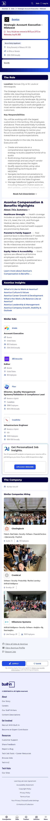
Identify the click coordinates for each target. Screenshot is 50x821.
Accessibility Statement (25, 785)
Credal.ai (16, 575)
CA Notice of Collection (25, 804)
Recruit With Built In (11, 725)
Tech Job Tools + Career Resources (16, 753)
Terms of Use (25, 797)
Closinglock (18, 528)
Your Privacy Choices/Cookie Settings (25, 800)
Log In (45, 3)
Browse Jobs (7, 758)
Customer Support (10, 740)
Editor (7, 364)
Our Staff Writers (9, 710)
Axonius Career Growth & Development (23, 295)
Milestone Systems (21, 622)
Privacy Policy (25, 793)
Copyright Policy (25, 789)
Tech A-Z (5, 762)
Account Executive (14, 333)
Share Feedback (8, 744)
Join (37, 3)
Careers (5, 706)
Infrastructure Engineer (16, 425)
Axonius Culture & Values (16, 292)
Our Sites (6, 773)
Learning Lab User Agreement (25, 781)
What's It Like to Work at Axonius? (21, 289)
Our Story (6, 701)
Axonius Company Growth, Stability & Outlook (22, 309)
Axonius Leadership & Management (21, 304)
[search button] (32, 3)
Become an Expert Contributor (15, 729)
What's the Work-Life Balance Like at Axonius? (22, 300)
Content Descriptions (11, 715)
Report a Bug (7, 749)
